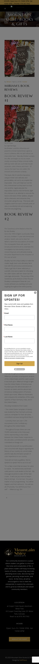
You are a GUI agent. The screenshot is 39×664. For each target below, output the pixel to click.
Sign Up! (19, 363)
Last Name (8, 336)
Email (6, 313)
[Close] (35, 293)
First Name (8, 325)
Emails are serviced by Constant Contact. (14, 358)
